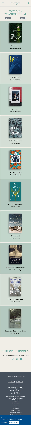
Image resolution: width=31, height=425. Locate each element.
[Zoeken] (28, 3)
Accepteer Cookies (13, 422)
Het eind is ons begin (15, 204)
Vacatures (15, 408)
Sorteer (8, 18)
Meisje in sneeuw (15, 141)
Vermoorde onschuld (15, 299)
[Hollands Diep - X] (17, 359)
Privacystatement (15, 412)
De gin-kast (15, 236)
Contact (15, 406)
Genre (22, 18)
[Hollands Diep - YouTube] (21, 359)
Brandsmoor (15, 46)
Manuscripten (15, 410)
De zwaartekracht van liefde (15, 331)
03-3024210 (15, 403)
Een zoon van (15, 109)
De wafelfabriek (15, 172)
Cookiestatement (15, 415)
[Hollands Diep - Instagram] (12, 359)
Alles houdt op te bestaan (15, 268)
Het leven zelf (15, 77)
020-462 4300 (15, 393)
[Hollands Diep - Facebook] (9, 359)
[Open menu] (3, 3)
